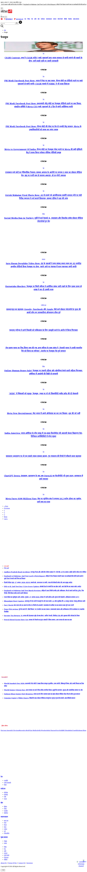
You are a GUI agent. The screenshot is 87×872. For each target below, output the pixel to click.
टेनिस (5, 809)
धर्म (5, 831)
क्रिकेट (5, 807)
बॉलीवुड (6, 793)
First (6, 506)
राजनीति (6, 781)
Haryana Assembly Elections (10, 731)
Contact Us (21, 863)
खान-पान (6, 821)
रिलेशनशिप (6, 834)
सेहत (5, 827)
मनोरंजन (43, 19)
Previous (7, 509)
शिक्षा (5, 785)
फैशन (5, 825)
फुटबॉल (6, 811)
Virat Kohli (59, 731)
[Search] (17, 23)
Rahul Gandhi (73, 731)
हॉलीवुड (6, 795)
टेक (32, 19)
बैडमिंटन (6, 813)
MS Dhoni (66, 731)
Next (5, 517)
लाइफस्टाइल (49, 19)
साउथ (5, 799)
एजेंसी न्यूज (43, 305)
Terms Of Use (12, 863)
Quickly (9, 19)
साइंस (5, 843)
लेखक (5, 841)
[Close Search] (20, 22)
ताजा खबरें (6, 566)
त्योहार (5, 829)
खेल (39, 19)
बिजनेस (70, 19)
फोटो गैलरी (60, 19)
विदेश (28, 19)
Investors (30, 863)
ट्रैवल (5, 823)
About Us (4, 863)
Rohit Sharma (51, 731)
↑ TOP (3, 870)
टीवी (5, 797)
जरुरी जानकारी (7, 783)
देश (25, 19)
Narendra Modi (24, 731)
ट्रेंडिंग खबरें (6, 568)
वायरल (54, 19)
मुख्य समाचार (76, 19)
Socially (19, 19)
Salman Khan (82, 731)
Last (6, 519)
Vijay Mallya (33, 731)
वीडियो (65, 19)
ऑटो (35, 19)
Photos (6, 858)
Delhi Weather (42, 731)
